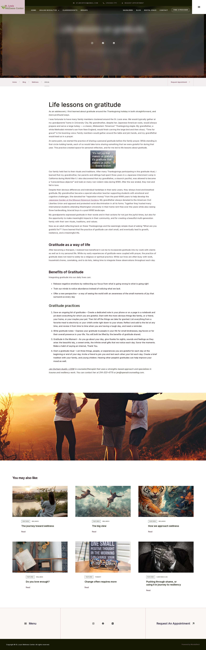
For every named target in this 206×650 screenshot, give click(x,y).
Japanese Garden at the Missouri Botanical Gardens (74, 200)
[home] (12, 7)
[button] (49, 10)
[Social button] (92, 43)
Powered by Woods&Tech (191, 644)
